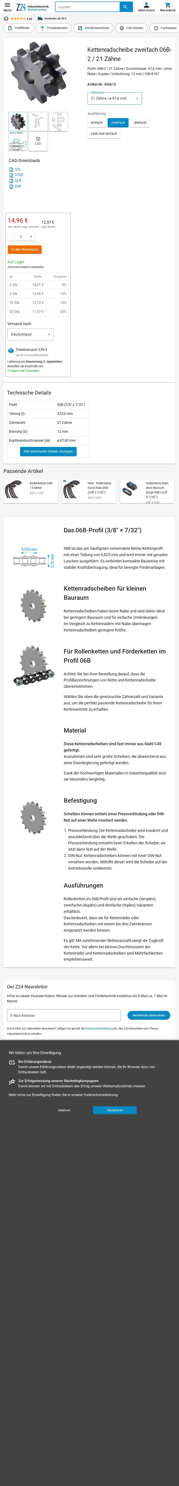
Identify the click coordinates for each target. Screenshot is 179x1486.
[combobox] (114, 98)
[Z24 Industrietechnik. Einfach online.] (33, 7)
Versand (33, 226)
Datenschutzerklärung (99, 1028)
